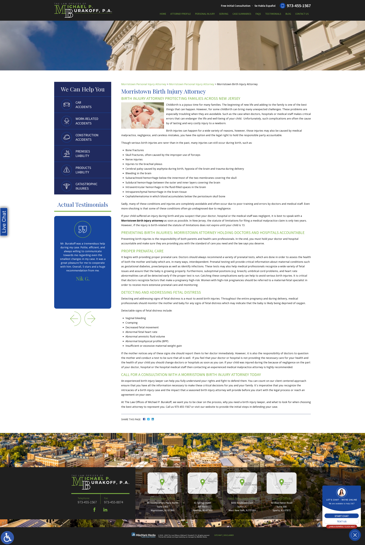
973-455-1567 (299, 5)
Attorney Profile (180, 13)
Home (163, 13)
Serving (223, 13)
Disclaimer (229, 535)
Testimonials (273, 13)
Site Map (218, 535)
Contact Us (302, 13)
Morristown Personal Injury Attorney (143, 84)
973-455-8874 (113, 502)
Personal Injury (205, 13)
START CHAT (342, 516)
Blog (288, 13)
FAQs (258, 13)
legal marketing (180, 537)
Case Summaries (242, 13)
